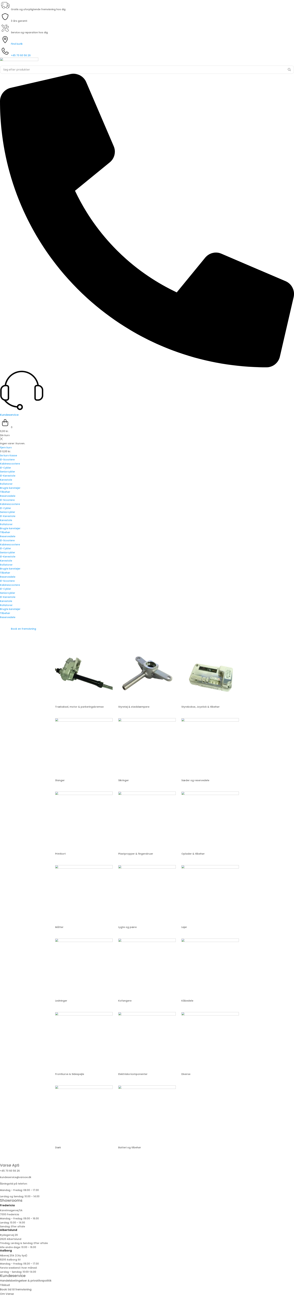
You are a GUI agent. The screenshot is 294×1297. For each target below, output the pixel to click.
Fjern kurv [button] (6, 447)
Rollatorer (6, 484)
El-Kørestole (7, 475)
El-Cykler (5, 467)
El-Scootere (7, 459)
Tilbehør (5, 492)
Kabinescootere (10, 463)
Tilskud (5, 1285)
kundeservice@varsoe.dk (15, 1177)
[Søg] (289, 70)
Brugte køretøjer (10, 488)
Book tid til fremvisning (15, 1289)
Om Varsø (7, 1294)
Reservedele (7, 496)
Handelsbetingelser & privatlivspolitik (26, 1281)
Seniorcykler (7, 471)
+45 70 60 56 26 (10, 1170)
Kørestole (6, 479)
